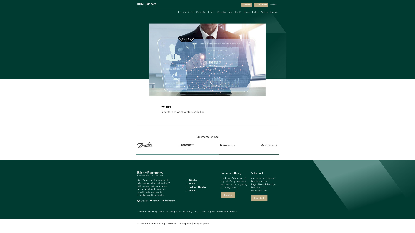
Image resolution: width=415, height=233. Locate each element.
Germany (187, 211)
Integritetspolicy (201, 223)
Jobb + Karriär (235, 12)
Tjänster (193, 180)
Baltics (178, 211)
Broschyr (228, 195)
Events (247, 12)
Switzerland (222, 211)
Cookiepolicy (185, 223)
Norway (152, 211)
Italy (196, 211)
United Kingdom (207, 211)
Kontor (192, 183)
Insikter (255, 12)
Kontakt (274, 12)
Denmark (141, 211)
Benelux (233, 211)
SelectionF (247, 5)
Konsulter (221, 12)
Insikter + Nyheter (197, 186)
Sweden (170, 211)
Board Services (261, 5)
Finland (160, 211)
